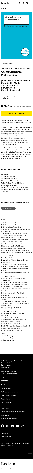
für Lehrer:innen (6, 388)
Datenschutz (5, 415)
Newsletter (4, 381)
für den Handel (5, 399)
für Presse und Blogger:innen (10, 392)
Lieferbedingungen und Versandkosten (13, 411)
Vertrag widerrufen (6, 448)
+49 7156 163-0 (12, 371)
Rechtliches (5, 408)
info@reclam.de (12, 373)
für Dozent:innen (6, 402)
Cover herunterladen (8, 63)
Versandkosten (26, 106)
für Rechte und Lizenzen (8, 395)
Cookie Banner (6, 436)
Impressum (4, 433)
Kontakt (3, 377)
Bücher (5, 8)
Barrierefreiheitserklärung (9, 418)
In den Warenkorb (18, 113)
